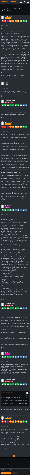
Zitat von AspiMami (7, 393)
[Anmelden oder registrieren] (24, 1)
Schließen (14, 473)
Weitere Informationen (6, 473)
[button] (28, 1)
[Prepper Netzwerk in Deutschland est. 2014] (8, 1)
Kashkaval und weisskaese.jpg (8, 448)
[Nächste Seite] (18, 456)
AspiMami (10, 175)
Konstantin (4, 12)
